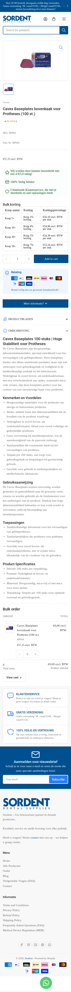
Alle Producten (11, 865)
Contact (7, 886)
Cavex (6, 102)
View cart (12, 677)
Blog (6, 875)
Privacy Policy (11, 910)
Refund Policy (11, 915)
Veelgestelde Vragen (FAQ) (19, 880)
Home (6, 860)
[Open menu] (64, 19)
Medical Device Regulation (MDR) (23, 930)
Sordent (29, 958)
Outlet (6, 870)
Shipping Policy (12, 920)
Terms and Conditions (16, 905)
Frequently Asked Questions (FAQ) (23, 925)
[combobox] (35, 30)
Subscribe (58, 779)
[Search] (64, 30)
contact (35, 837)
